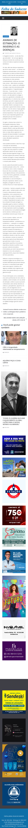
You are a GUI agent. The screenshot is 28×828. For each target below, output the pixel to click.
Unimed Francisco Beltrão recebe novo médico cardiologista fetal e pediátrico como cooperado (14, 312)
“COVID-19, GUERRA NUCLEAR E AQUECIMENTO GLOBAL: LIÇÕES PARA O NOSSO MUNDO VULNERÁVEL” (14, 421)
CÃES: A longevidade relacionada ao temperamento (14, 348)
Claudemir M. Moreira (15, 53)
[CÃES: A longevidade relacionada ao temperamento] (14, 332)
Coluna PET (5, 36)
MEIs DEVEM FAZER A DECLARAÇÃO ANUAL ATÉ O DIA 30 (14, 319)
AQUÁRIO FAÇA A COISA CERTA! (12, 362)
